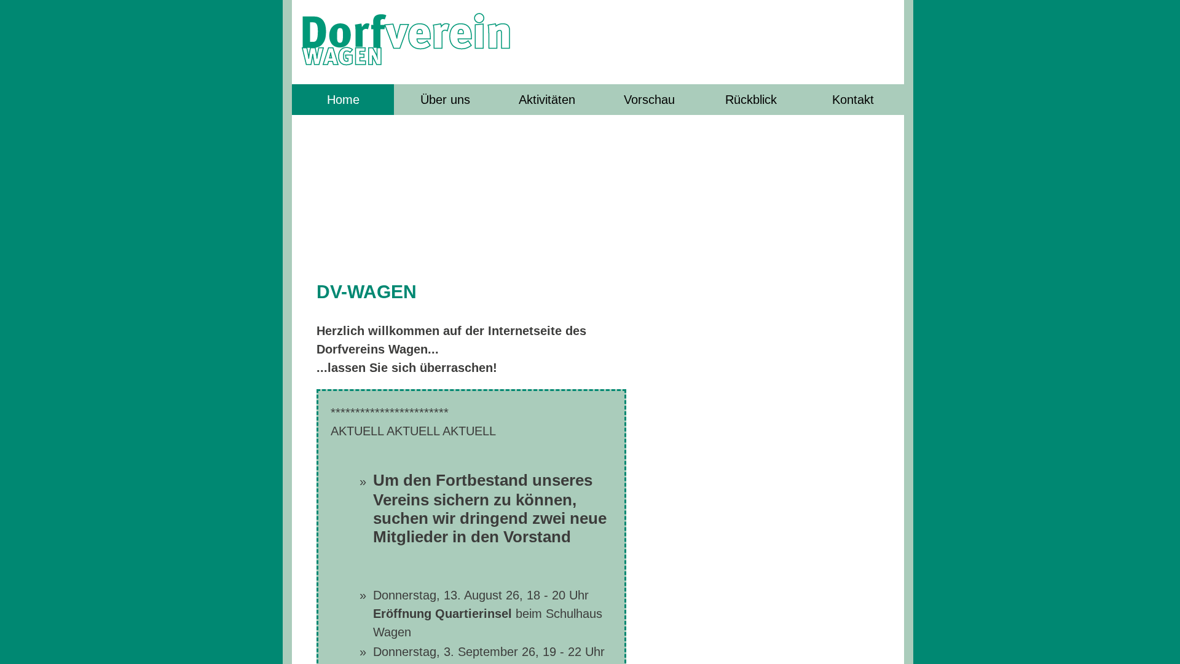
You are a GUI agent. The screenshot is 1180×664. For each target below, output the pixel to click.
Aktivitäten (547, 99)
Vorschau (649, 99)
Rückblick (751, 99)
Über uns (445, 99)
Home (343, 99)
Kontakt (853, 99)
